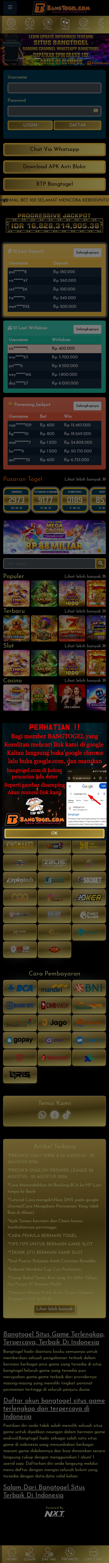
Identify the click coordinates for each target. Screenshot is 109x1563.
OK (54, 833)
